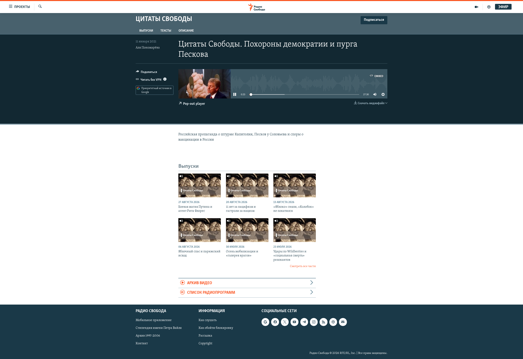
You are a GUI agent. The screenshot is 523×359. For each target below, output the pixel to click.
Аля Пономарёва (148, 47)
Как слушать (208, 320)
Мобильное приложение (154, 320)
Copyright (205, 343)
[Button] (146, 73)
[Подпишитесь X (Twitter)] (285, 322)
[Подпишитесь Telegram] (304, 322)
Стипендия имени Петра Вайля (159, 328)
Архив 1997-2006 (148, 336)
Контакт (142, 343)
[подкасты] (489, 7)
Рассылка (205, 336)
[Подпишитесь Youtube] (294, 322)
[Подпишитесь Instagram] (314, 322)
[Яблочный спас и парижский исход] (199, 230)
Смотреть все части (303, 266)
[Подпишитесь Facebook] (275, 322)
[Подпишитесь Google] (265, 322)
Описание (186, 30)
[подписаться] (343, 322)
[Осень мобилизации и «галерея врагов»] (247, 230)
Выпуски (146, 30)
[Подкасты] (333, 322)
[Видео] (476, 7)
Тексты (165, 30)
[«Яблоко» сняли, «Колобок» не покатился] (294, 185)
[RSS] (323, 322)
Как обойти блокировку (216, 328)
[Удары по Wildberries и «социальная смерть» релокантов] (294, 230)
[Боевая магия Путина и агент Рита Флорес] (199, 185)
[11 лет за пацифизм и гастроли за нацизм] (247, 185)
